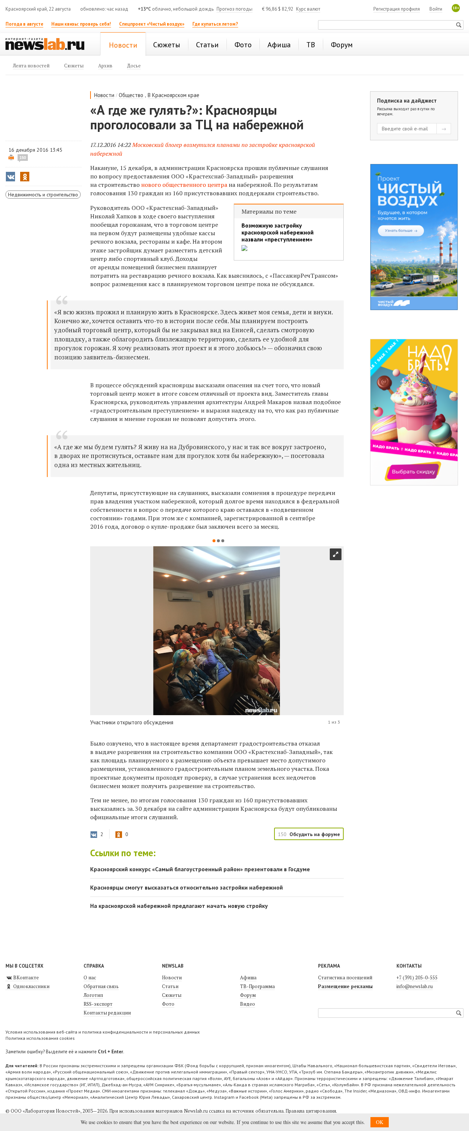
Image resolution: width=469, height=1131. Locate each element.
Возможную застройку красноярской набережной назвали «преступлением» (277, 232)
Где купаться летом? (215, 24)
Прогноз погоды (234, 9)
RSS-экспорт (98, 1004)
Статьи (170, 986)
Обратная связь (101, 986)
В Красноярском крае (173, 95)
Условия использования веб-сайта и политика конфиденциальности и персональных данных (102, 1032)
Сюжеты (171, 995)
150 (22, 157)
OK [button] (379, 1122)
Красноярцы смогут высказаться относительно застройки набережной (186, 887)
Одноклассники (30, 986)
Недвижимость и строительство (43, 194)
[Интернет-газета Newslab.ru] (48, 44)
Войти (435, 9)
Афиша (248, 977)
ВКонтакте (25, 977)
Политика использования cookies (40, 1038)
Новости (104, 95)
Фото (168, 1004)
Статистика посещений (345, 977)
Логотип (93, 995)
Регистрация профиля (396, 9)
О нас (90, 977)
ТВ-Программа (257, 986)
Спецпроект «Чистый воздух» (151, 24)
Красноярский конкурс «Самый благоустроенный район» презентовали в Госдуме (200, 869)
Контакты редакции (107, 1012)
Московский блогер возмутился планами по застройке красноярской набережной (202, 149)
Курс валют (308, 9)
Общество (131, 95)
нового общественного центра (184, 185)
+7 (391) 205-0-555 (416, 977)
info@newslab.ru (414, 986)
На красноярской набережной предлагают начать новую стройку (179, 905)
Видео (247, 1004)
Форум (248, 995)
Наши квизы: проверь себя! (81, 24)
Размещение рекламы (345, 986)
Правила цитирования (310, 1111)
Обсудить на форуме (314, 834)
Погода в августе (24, 24)
